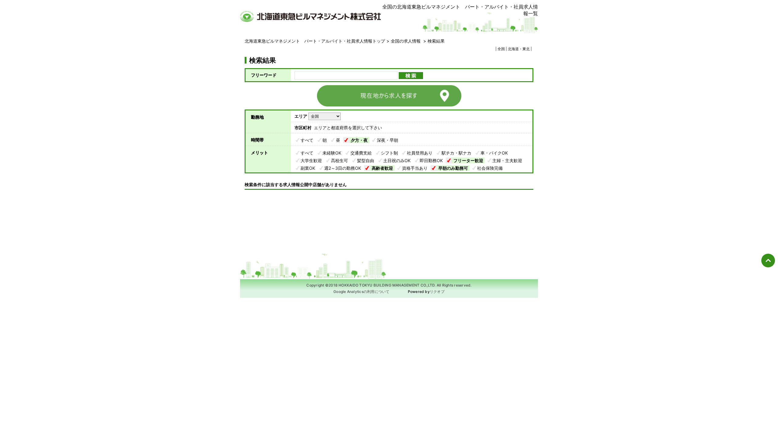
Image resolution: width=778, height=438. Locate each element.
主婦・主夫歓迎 (507, 160)
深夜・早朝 (387, 140)
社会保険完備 (490, 168)
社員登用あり (419, 152)
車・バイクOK (494, 152)
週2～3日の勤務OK (342, 168)
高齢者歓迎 (382, 168)
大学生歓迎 (311, 160)
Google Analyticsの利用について (361, 291)
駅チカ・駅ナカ (456, 152)
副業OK (308, 168)
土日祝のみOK (397, 160)
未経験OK (331, 152)
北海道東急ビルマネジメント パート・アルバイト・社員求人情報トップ (315, 40)
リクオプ (437, 291)
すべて (307, 140)
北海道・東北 (519, 49)
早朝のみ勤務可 (453, 168)
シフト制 (389, 152)
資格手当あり (415, 168)
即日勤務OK (431, 160)
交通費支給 (361, 152)
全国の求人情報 (406, 40)
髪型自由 (365, 160)
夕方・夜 (359, 140)
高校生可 (339, 160)
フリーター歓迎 (468, 160)
